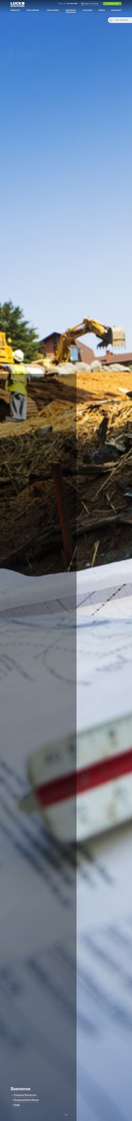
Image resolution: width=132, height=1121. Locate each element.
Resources (71, 10)
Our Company (33, 10)
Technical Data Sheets (26, 1100)
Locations (87, 10)
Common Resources (25, 1095)
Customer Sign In (113, 3)
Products (15, 10)
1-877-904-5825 (71, 3)
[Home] (18, 4)
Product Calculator (91, 3)
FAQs (17, 1105)
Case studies (53, 10)
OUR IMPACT (116, 10)
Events (101, 10)
